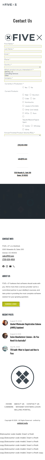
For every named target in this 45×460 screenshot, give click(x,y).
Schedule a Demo (10, 304)
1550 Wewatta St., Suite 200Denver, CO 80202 (22, 174)
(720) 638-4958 (22, 145)
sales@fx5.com (22, 159)
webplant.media (22, 423)
